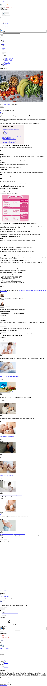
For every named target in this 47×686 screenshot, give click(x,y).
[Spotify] (7, 683)
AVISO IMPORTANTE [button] (3, 670)
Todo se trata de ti (6, 660)
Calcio (5, 131)
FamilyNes (3, 31)
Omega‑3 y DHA (6, 133)
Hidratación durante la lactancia (7, 137)
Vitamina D (6, 132)
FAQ (5, 662)
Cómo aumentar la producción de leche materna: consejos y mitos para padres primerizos (13, 514)
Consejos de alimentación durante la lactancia (8, 142)
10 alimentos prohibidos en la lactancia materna (7, 436)
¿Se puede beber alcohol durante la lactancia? (9, 139)
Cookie (3, 612)
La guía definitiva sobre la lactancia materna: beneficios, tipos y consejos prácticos (12, 356)
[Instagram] (3, 683)
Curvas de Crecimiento (3, 590)
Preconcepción (6, 667)
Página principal (6, 659)
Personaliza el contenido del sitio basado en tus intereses (10, 613)
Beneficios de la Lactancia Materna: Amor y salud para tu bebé (9, 376)
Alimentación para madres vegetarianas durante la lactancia (11, 140)
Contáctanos (6, 663)
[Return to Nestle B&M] (4, 5)
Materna (3, 30)
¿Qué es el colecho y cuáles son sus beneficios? (7, 475)
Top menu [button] (1, 656)
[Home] (9, 7)
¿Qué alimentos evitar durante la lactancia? (8, 138)
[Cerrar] (0, 29)
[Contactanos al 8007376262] (9, 683)
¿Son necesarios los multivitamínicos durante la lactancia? (10, 141)
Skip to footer (4, 2)
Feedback (4, 615)
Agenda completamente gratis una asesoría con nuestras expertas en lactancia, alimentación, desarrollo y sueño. (18, 614)
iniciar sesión (5, 104)
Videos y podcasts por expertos (4, 596)
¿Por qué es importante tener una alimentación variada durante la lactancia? (13, 136)
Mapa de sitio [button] (2, 664)
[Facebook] (1, 683)
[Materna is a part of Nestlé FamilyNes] (5, 680)
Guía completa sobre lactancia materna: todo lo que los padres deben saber (11, 495)
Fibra (5, 134)
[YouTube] (5, 683)
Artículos (1, 603)
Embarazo (5, 668)
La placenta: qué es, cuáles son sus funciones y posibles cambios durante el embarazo (12, 534)
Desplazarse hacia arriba (5, 1)
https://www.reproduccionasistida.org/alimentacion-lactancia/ (11, 288)
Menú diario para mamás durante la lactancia (10, 135)
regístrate (9, 104)
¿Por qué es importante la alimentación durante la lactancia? (11, 129)
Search (1, 630)
